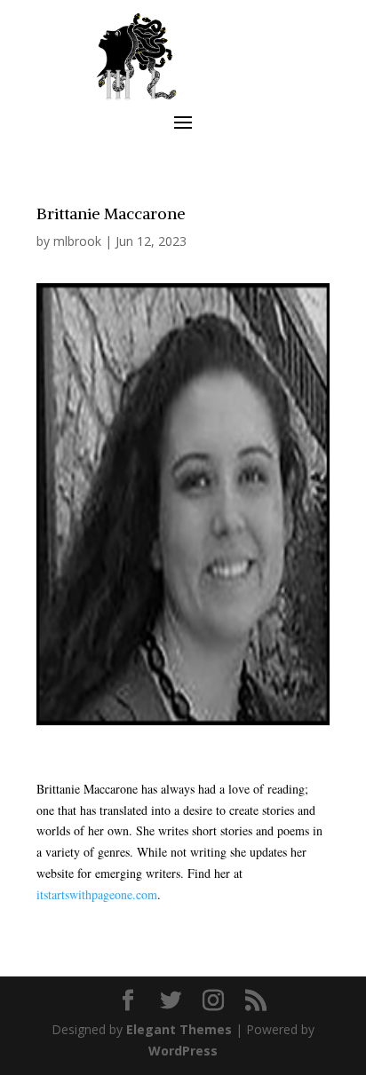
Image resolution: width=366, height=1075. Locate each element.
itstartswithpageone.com (96, 894)
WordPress (183, 1050)
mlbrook (77, 241)
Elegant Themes (179, 1029)
